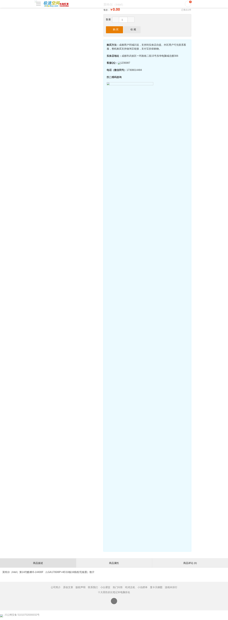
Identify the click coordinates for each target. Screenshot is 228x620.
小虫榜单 (143, 587)
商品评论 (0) (190, 563)
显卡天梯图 (156, 587)
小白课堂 (105, 587)
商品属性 (114, 563)
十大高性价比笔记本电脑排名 (114, 592)
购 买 (114, 29)
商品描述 (38, 563)
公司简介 (56, 587)
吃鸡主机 (130, 587)
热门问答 (118, 587)
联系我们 (93, 587)
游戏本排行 (171, 587)
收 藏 (132, 29)
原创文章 (68, 587)
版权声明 (80, 587)
